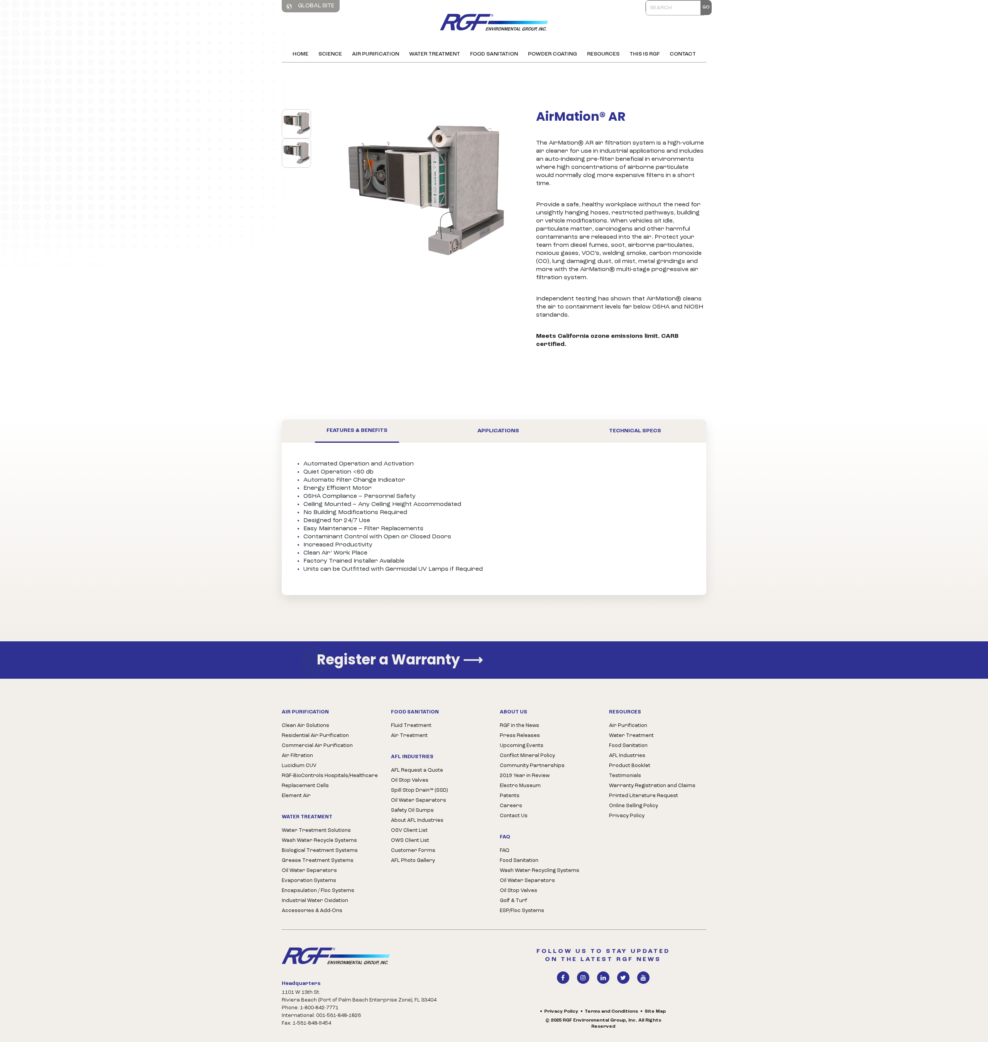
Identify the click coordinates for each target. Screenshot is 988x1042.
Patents (509, 795)
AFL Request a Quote (417, 770)
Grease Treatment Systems (318, 860)
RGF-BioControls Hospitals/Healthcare (330, 775)
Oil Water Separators (309, 870)
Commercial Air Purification (317, 745)
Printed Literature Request (643, 795)
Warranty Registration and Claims (652, 785)
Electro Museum (520, 785)
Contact (683, 54)
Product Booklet (629, 765)
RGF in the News (519, 725)
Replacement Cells (305, 785)
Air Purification (375, 54)
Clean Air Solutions (305, 725)
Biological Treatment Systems (320, 850)
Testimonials (625, 775)
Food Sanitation (494, 54)
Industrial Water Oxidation (315, 900)
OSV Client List (409, 830)
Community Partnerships (532, 765)
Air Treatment (409, 735)
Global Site (315, 6)
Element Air (296, 795)
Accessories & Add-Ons (312, 910)
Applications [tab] (498, 431)
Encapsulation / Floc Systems (318, 890)
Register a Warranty (400, 660)
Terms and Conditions (611, 1011)
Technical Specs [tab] (635, 431)
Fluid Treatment (411, 725)
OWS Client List (410, 840)
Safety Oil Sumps (412, 810)
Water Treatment (434, 54)
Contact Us (514, 815)
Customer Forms (413, 850)
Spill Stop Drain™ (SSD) (419, 790)
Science (330, 54)
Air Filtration (297, 755)
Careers (511, 805)
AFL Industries (627, 755)
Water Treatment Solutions (316, 830)
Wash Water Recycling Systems (539, 870)
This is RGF (644, 54)
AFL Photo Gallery (413, 860)
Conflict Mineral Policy (527, 755)
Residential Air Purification (315, 735)
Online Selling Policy (633, 805)
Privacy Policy (627, 815)
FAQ (504, 850)
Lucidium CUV (299, 765)
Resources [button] (603, 54)
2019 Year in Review (525, 775)
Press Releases (520, 735)
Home (300, 54)
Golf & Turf (513, 900)
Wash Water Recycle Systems (319, 840)
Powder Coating (552, 54)
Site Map (655, 1011)
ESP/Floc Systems (522, 910)
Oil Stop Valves (409, 780)
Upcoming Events (521, 745)
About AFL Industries (417, 820)
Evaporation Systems (309, 880)
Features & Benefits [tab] (357, 430)
